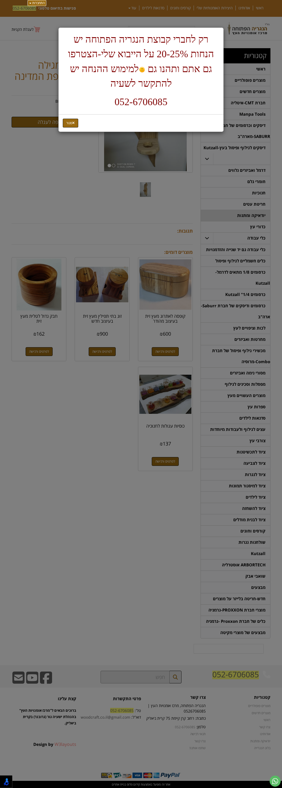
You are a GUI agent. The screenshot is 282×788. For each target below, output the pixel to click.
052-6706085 (141, 101)
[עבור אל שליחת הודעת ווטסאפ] (275, 781)
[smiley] (142, 70)
